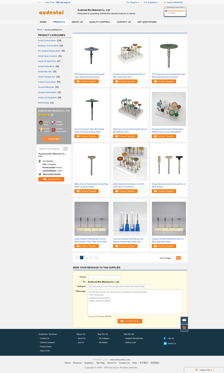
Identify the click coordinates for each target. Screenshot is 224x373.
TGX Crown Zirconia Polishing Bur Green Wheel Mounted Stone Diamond (169, 75)
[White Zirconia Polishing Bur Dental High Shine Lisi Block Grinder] (91, 164)
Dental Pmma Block (46, 66)
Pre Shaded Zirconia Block (49, 51)
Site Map (100, 363)
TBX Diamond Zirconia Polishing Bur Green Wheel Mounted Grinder (89, 75)
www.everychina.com (120, 359)
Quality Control (99, 22)
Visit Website (48, 161)
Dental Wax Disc (45, 72)
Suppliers (88, 363)
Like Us (171, 338)
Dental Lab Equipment (47, 98)
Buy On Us (103, 334)
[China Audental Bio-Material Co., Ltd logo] (51, 16)
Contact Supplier (88, 81)
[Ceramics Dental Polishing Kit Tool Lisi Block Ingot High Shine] (130, 54)
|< (77, 257)
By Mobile (103, 342)
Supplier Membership (134, 338)
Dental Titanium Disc (47, 77)
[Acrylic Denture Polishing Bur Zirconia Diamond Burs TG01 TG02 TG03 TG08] (91, 218)
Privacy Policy (46, 347)
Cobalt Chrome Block (47, 82)
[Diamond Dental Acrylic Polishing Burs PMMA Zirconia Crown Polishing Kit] (169, 109)
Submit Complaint (47, 342)
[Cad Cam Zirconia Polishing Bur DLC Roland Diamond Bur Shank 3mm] (130, 218)
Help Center (45, 351)
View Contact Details (52, 174)
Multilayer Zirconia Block (48, 46)
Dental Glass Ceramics (48, 56)
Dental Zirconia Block (47, 40)
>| (96, 257)
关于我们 (144, 363)
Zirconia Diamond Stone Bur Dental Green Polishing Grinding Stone (89, 130)
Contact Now (53, 139)
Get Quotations (146, 22)
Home (43, 22)
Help (134, 363)
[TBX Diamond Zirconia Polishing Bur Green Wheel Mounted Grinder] (91, 54)
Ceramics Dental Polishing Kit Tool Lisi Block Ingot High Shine (129, 75)
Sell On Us (129, 334)
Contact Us (124, 22)
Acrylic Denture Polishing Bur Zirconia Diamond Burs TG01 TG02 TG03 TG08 (90, 240)
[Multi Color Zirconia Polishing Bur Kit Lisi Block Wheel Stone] (130, 109)
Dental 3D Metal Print (47, 61)
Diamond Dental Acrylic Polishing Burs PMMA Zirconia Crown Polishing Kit (168, 130)
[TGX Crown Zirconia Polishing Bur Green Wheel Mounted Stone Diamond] (169, 54)
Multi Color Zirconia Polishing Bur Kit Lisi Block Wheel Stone (130, 130)
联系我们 (155, 363)
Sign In (40, 2)
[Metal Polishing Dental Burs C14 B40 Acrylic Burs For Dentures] (130, 164)
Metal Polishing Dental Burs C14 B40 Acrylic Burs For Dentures (128, 185)
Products (59, 22)
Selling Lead (130, 342)
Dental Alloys (43, 103)
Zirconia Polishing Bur (47, 92)
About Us (77, 22)
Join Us (81, 342)
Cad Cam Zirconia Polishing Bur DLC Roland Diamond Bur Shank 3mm (128, 240)
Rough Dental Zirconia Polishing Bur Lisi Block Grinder (168, 185)
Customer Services (48, 334)
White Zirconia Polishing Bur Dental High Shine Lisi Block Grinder (91, 185)
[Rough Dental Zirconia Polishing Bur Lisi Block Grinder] (169, 164)
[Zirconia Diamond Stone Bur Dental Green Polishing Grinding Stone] (91, 109)
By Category (104, 338)
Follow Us (172, 344)
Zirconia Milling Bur (46, 87)
